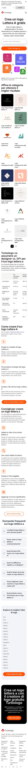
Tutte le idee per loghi (14, 674)
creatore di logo (14, 332)
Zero (4, 617)
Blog (20, 748)
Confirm (20, 7)
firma (4, 620)
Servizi (12, 757)
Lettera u (5, 625)
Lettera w (5, 622)
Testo (4, 645)
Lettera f (5, 656)
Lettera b (5, 668)
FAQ (11, 760)
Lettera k (5, 631)
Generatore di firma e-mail (4, 743)
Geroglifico (6, 642)
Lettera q (5, 634)
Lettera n (5, 651)
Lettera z (5, 662)
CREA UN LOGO (14, 718)
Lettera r (5, 628)
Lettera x (5, 665)
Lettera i (5, 659)
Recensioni (13, 755)
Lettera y (5, 648)
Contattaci (13, 748)
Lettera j (5, 639)
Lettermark (6, 653)
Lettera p (5, 637)
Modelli (21, 745)
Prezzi (12, 745)
